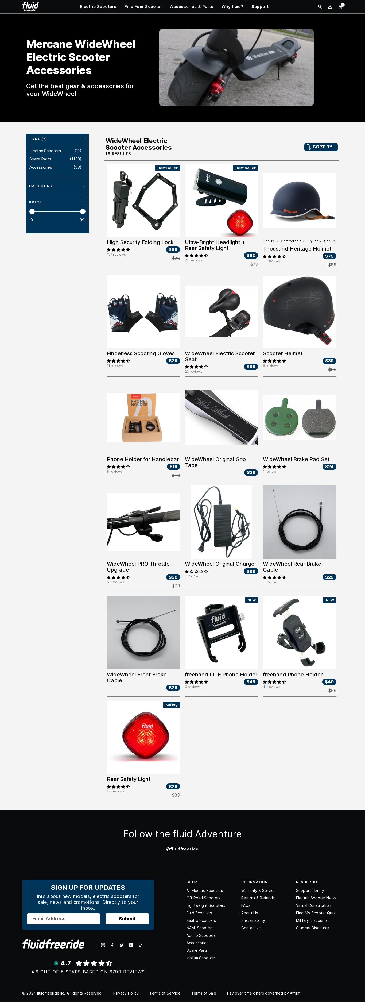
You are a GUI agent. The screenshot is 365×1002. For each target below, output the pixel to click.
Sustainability (253, 920)
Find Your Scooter (143, 6)
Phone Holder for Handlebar (143, 459)
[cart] (340, 6)
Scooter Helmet (282, 353)
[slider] (32, 211)
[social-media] (103, 945)
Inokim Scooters (201, 957)
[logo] (30, 6)
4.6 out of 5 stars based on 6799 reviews (88, 971)
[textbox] (38, 220)
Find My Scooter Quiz (315, 913)
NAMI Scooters (200, 928)
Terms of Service (164, 993)
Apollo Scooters (201, 935)
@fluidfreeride (182, 849)
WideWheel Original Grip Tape (215, 462)
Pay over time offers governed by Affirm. (264, 993)
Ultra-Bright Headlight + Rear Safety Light (215, 245)
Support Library (310, 890)
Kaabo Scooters (201, 920)
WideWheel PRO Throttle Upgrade (138, 567)
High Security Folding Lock (140, 242)
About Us (249, 913)
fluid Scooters (199, 913)
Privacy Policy (126, 993)
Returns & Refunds (258, 898)
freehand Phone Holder (293, 674)
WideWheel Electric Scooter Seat (220, 356)
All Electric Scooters (205, 890)
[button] (118, 249)
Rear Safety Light (128, 779)
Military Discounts (312, 920)
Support (260, 6)
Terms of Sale (203, 993)
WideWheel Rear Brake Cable (292, 567)
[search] (320, 6)
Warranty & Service (258, 890)
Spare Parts (197, 950)
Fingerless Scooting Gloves (141, 353)
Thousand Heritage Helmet (297, 248)
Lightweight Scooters (206, 905)
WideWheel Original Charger (220, 564)
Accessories (198, 943)
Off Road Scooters (203, 898)
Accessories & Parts (191, 6)
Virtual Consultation (313, 905)
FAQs (246, 905)
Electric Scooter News (316, 898)
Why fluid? (233, 6)
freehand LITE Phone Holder (221, 674)
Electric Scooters (98, 6)
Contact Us (251, 928)
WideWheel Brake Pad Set (296, 459)
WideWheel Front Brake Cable (137, 677)
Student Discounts (312, 928)
